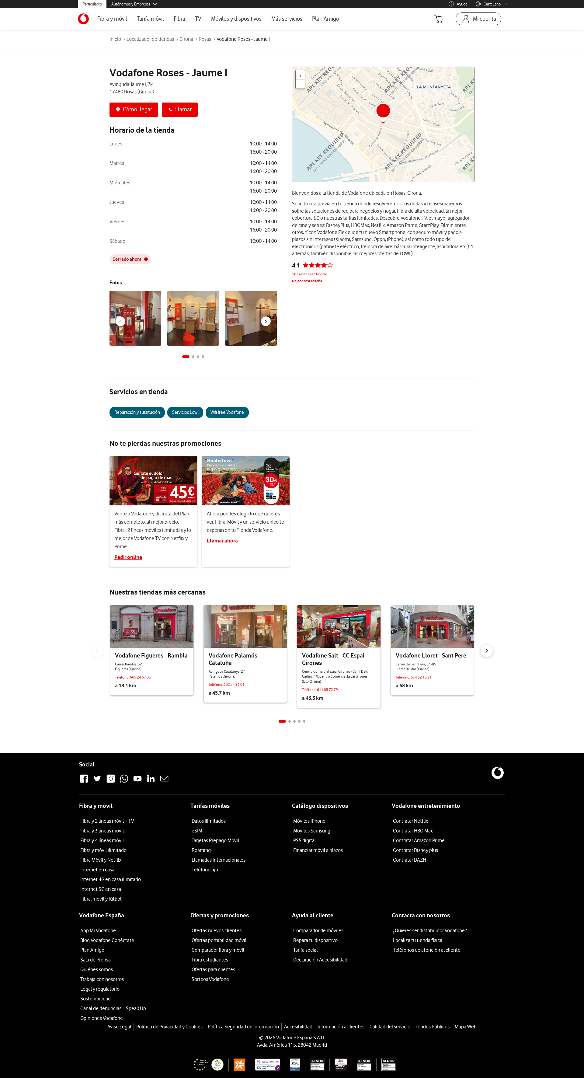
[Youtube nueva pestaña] (137, 782)
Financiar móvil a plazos (318, 850)
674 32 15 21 (421, 677)
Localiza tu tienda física (417, 940)
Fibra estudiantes (210, 960)
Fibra (179, 18)
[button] (185, 356)
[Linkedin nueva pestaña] (151, 782)
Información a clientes (341, 1027)
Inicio (115, 39)
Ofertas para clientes (213, 969)
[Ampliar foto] (155, 297)
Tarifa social (305, 950)
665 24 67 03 (140, 677)
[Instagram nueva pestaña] (111, 782)
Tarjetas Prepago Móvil (215, 840)
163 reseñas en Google (309, 274)
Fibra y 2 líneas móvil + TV (107, 821)
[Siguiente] (266, 321)
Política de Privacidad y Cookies (169, 1027)
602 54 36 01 (234, 684)
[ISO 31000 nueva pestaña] (362, 1065)
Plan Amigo (325, 18)
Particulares (92, 4)
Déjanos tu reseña (307, 281)
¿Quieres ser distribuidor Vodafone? (430, 930)
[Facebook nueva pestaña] (84, 782)
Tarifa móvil (150, 18)
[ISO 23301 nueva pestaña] (386, 1065)
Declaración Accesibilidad (320, 960)
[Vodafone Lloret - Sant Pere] (432, 626)
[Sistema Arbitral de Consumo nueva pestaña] (236, 1065)
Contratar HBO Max (413, 831)
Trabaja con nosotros (102, 979)
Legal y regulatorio (100, 989)
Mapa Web (466, 1027)
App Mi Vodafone (98, 930)
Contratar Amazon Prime (419, 840)
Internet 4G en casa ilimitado (110, 879)
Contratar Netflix (410, 821)
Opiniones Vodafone (101, 1018)
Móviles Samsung (311, 831)
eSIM (197, 831)
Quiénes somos (96, 969)
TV (198, 18)
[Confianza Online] (206, 1065)
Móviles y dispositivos (236, 18)
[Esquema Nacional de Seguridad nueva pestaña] (292, 1065)
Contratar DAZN (409, 860)
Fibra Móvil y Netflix (100, 860)
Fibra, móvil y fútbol (100, 899)
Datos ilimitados (209, 821)
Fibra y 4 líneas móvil (102, 840)
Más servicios (286, 18)
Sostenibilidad (95, 999)
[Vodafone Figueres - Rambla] (151, 626)
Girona (186, 39)
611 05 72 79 (327, 689)
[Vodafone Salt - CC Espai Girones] (339, 626)
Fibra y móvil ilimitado (103, 850)
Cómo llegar (137, 109)
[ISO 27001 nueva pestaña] (315, 1065)
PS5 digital (304, 840)
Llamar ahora (222, 541)
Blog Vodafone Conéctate (107, 940)
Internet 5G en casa (100, 889)
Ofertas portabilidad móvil (219, 940)
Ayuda (462, 4)
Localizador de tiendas (150, 39)
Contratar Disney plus (415, 850)
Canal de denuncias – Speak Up (113, 1008)
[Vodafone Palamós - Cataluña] (245, 626)
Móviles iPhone (309, 821)
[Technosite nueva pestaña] (265, 1065)
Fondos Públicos (432, 1027)
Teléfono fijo (205, 870)
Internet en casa (97, 870)
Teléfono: (122, 677)
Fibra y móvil (112, 18)
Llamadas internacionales (218, 860)
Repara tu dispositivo (315, 940)
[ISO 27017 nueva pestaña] (338, 1065)
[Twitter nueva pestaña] (97, 782)
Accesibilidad (298, 1027)
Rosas (205, 39)
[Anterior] (120, 321)
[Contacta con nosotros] (164, 782)
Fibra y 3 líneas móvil (102, 831)
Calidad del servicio (390, 1027)
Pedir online (128, 557)
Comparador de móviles (318, 930)
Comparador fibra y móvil (218, 950)
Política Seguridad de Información (243, 1027)
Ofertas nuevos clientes (217, 930)
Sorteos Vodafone (210, 979)
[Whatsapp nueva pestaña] (124, 782)
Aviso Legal (119, 1027)
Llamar (183, 109)
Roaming (201, 850)
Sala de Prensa (95, 960)
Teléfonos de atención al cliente (427, 950)
